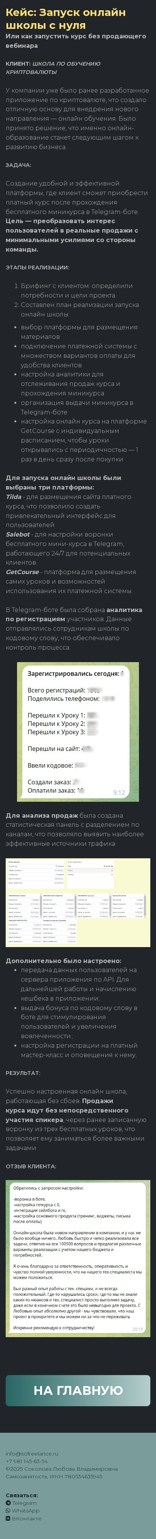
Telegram (24, 1503)
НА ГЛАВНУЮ (78, 1390)
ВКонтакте (26, 1518)
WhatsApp (25, 1510)
